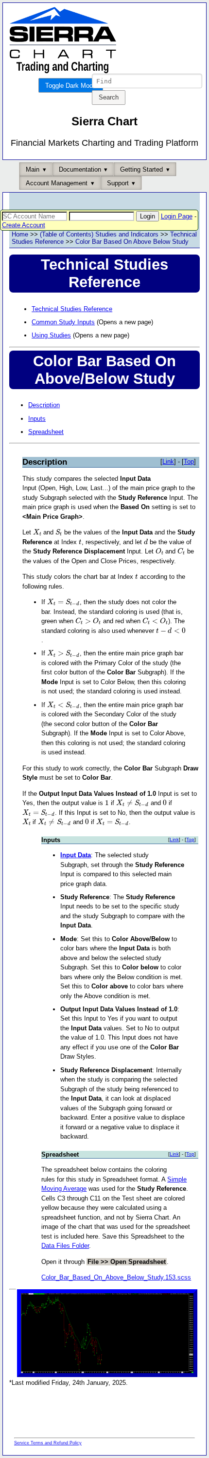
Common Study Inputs (63, 322)
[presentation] (37, 532)
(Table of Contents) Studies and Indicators (99, 234)
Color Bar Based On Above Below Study (132, 241)
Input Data (75, 855)
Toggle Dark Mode (70, 85)
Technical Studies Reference (72, 309)
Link (168, 461)
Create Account (23, 225)
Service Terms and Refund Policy (48, 1442)
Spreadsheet (46, 431)
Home (20, 234)
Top (189, 461)
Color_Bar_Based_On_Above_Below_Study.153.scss (116, 1277)
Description (44, 405)
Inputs (37, 418)
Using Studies (51, 335)
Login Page (176, 216)
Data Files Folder (65, 1245)
